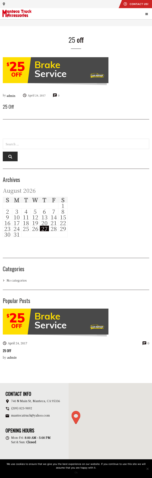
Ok (76, 472)
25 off (7, 350)
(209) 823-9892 (21, 408)
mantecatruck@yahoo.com (30, 415)
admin (11, 96)
